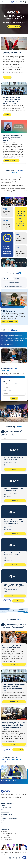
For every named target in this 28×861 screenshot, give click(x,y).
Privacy (3, 854)
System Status (5, 812)
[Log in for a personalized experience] (25, 2)
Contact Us (4, 823)
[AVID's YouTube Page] (19, 858)
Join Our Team (5, 810)
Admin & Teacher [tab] (14, 282)
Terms (24, 852)
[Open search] (21, 2)
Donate (3, 820)
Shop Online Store (6, 807)
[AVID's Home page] (14, 2)
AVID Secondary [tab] (19, 278)
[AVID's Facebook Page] (10, 858)
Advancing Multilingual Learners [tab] (14, 286)
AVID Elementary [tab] (8, 278)
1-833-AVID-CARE (7, 837)
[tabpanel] (14, 307)
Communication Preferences (9, 818)
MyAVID (3, 805)
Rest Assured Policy (6, 814)
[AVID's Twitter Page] (16, 858)
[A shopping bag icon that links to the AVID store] (23, 2)
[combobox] (13, 393)
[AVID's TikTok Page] (13, 858)
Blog (2, 816)
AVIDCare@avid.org (8, 839)
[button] (5, 762)
